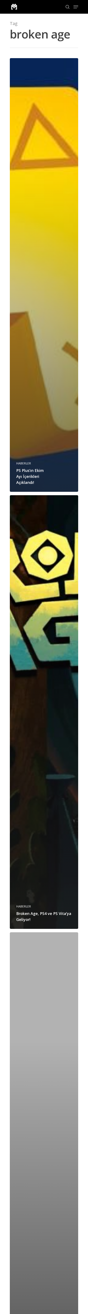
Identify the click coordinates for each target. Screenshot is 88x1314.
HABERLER (23, 463)
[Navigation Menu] (75, 7)
